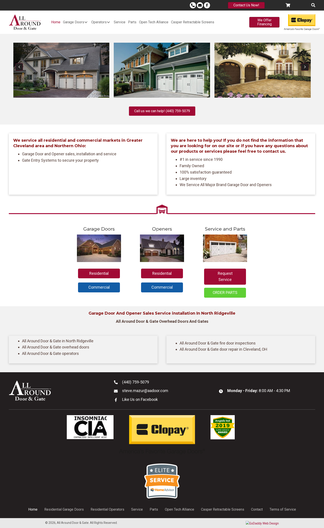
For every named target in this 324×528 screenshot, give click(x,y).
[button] (19, 67)
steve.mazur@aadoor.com (145, 390)
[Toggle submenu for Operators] (108, 22)
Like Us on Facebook (140, 399)
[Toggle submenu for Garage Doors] (86, 22)
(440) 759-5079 (135, 382)
